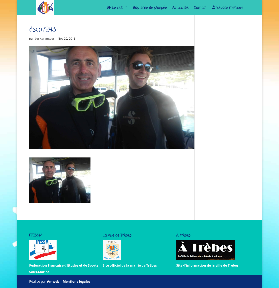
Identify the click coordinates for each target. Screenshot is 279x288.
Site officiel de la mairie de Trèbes (130, 265)
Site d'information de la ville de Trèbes (207, 265)
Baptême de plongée (150, 8)
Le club (117, 8)
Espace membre (229, 8)
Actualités (180, 8)
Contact (200, 8)
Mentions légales (76, 281)
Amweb (53, 281)
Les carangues (45, 38)
